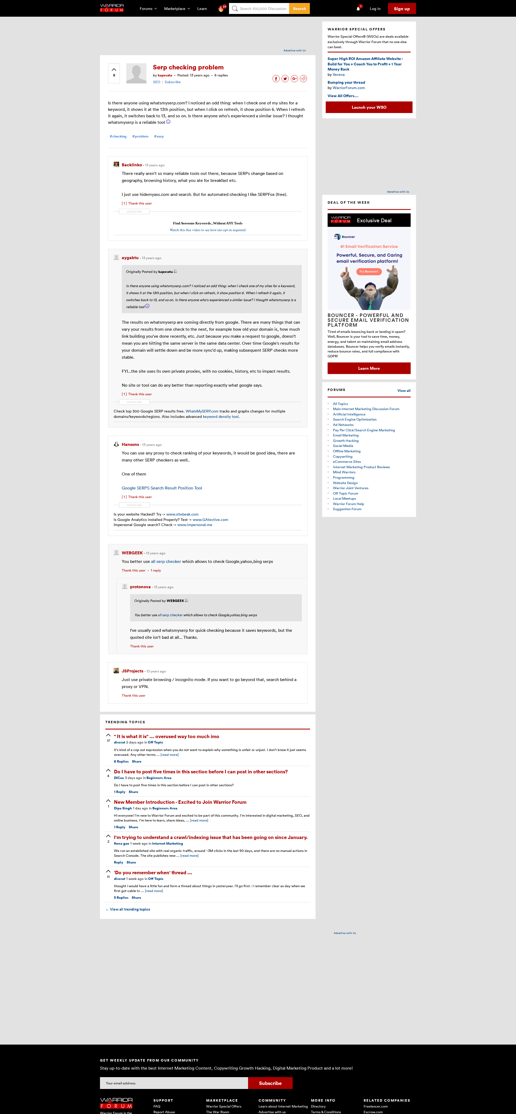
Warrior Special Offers (223, 1106)
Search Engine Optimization (355, 419)
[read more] (169, 754)
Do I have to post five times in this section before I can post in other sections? (201, 771)
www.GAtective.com (210, 519)
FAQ (156, 1106)
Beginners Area (158, 777)
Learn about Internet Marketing (283, 1106)
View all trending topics (127, 909)
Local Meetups (344, 498)
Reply (120, 791)
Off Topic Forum (345, 493)
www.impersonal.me (194, 524)
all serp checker (166, 561)
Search (299, 8)
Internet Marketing (167, 843)
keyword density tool (221, 416)
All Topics (340, 403)
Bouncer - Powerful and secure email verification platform (368, 320)
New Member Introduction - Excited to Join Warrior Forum (180, 801)
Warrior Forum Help (348, 503)
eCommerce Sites (347, 461)
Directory (318, 1106)
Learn (203, 8)
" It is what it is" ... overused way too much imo (166, 736)
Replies (121, 761)
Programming (343, 477)
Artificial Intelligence (349, 414)
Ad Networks (343, 424)
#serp (159, 136)
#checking (118, 136)
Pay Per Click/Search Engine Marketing (364, 430)
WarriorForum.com (349, 87)
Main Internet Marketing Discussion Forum (366, 408)
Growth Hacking (346, 440)
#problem (140, 136)
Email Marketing (346, 435)
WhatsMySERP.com (202, 411)
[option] (369, 293)
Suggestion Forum (347, 508)
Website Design (345, 482)
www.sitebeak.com (182, 514)
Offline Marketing (347, 451)
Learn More (369, 368)
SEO (156, 81)
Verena (339, 74)
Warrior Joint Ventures (350, 487)
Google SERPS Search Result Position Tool (162, 488)
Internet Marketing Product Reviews (361, 466)
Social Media (343, 445)
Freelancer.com (376, 1106)
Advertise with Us (295, 50)
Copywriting (343, 456)
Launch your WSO (369, 107)
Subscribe (173, 81)
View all (404, 390)
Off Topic (155, 742)
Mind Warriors (344, 472)
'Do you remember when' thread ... (153, 872)
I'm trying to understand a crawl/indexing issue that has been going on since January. (211, 837)
